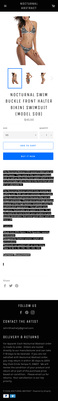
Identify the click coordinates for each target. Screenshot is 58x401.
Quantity (43, 128)
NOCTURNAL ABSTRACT (29, 6)
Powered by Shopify (42, 391)
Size (5, 128)
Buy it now (28, 156)
